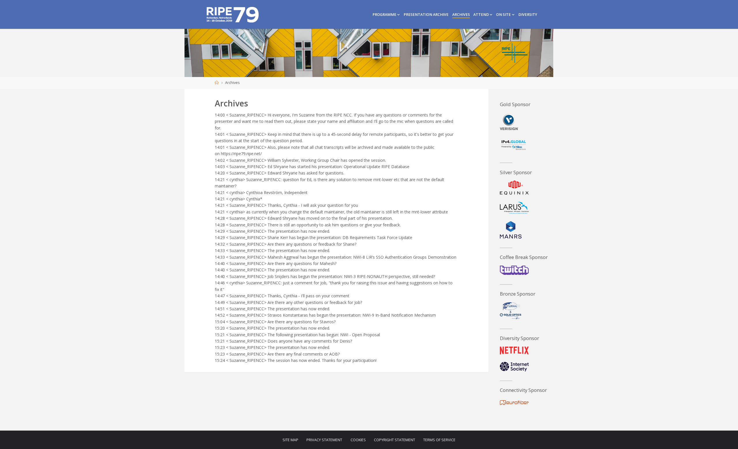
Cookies (358, 439)
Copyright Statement (394, 439)
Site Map (290, 439)
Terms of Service (439, 439)
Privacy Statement (324, 439)
